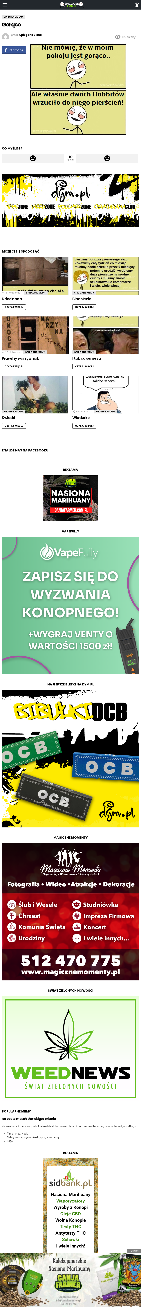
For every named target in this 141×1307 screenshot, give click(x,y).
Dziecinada (12, 298)
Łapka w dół (107, 158)
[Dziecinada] (35, 276)
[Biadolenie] (105, 276)
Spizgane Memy (36, 292)
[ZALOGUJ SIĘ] (137, 4)
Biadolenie (81, 298)
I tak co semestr (86, 358)
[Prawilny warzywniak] (35, 335)
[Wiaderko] (105, 394)
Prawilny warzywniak (20, 358)
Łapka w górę (33, 158)
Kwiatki (8, 417)
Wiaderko (81, 417)
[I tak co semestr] (105, 335)
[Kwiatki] (35, 394)
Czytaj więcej (14, 307)
